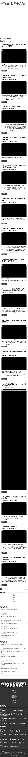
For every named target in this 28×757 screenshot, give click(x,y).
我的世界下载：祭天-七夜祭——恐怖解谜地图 (11, 656)
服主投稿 (14, 695)
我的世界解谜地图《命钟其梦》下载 (9, 668)
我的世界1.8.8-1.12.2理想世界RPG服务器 (10, 632)
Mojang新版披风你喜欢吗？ (9, 526)
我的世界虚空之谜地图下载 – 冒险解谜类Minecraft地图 (13, 648)
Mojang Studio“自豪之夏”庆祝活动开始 (12, 228)
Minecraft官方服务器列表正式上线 (10, 106)
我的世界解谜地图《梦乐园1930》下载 (9, 660)
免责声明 (14, 697)
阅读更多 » (4, 70)
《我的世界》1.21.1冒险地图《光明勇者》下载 (11, 644)
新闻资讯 (12, 48)
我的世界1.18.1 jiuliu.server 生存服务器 (9, 628)
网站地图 (14, 702)
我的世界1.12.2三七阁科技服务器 (8, 616)
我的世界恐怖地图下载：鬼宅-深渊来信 (9, 671)
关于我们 (14, 690)
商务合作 (14, 692)
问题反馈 (14, 700)
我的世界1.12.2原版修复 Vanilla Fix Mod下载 (11, 620)
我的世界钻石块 (4, 613)
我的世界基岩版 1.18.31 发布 (7, 635)
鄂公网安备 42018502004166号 (17, 752)
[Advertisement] (14, 22)
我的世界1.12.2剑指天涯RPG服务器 (9, 609)
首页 (2, 38)
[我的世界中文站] (14, 3)
